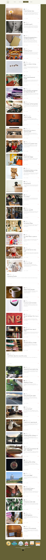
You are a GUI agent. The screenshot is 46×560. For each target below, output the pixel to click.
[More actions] (38, 9)
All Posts (7, 5)
